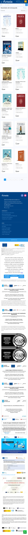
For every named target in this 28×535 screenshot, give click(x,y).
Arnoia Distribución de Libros (8, 212)
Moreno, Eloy (19, 29)
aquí (22, 272)
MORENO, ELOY (5, 29)
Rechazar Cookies (7, 276)
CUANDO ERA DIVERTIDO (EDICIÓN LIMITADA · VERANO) (6, 137)
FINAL (22, 179)
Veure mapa (7, 207)
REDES (17, 28)
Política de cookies (6, 229)
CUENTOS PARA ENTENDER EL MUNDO (7, 82)
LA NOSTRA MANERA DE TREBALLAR (9, 215)
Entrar (18, 0)
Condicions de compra (6, 224)
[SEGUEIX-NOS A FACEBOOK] (22, 195)
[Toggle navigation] (1, 2)
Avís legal (4, 226)
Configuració (14, 275)
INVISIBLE (4, 28)
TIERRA (17, 52)
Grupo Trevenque (5, 234)
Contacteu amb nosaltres (7, 217)
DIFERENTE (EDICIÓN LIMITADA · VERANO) (6, 56)
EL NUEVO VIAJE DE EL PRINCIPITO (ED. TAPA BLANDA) (7, 109)
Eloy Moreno (5, 57)
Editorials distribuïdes (6, 214)
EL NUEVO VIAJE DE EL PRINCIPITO (7, 164)
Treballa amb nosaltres (6, 218)
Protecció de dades (6, 228)
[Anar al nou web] (25, 1)
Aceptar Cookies (21, 276)
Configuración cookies (6, 231)
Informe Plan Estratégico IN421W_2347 (8, 474)
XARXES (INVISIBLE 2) (20, 108)
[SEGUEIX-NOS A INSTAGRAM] (25, 195)
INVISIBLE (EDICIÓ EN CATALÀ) (20, 82)
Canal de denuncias (6, 232)
